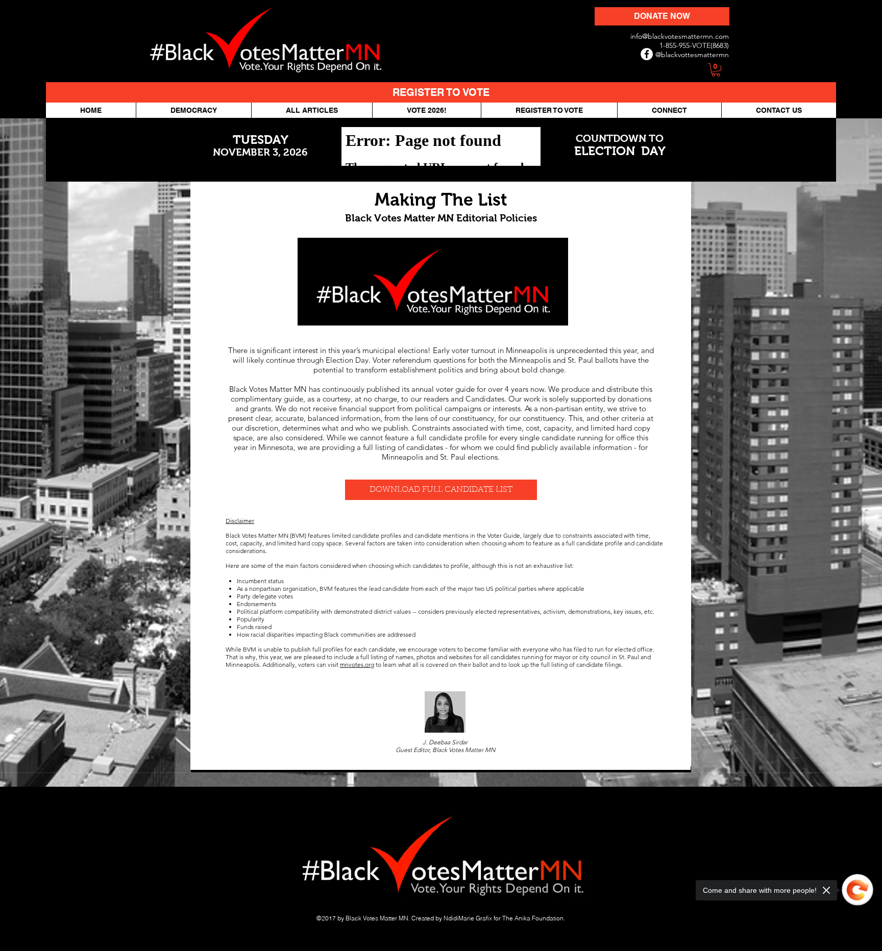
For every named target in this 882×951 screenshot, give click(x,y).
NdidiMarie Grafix (468, 918)
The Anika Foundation (533, 918)
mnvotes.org (357, 664)
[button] (716, 70)
